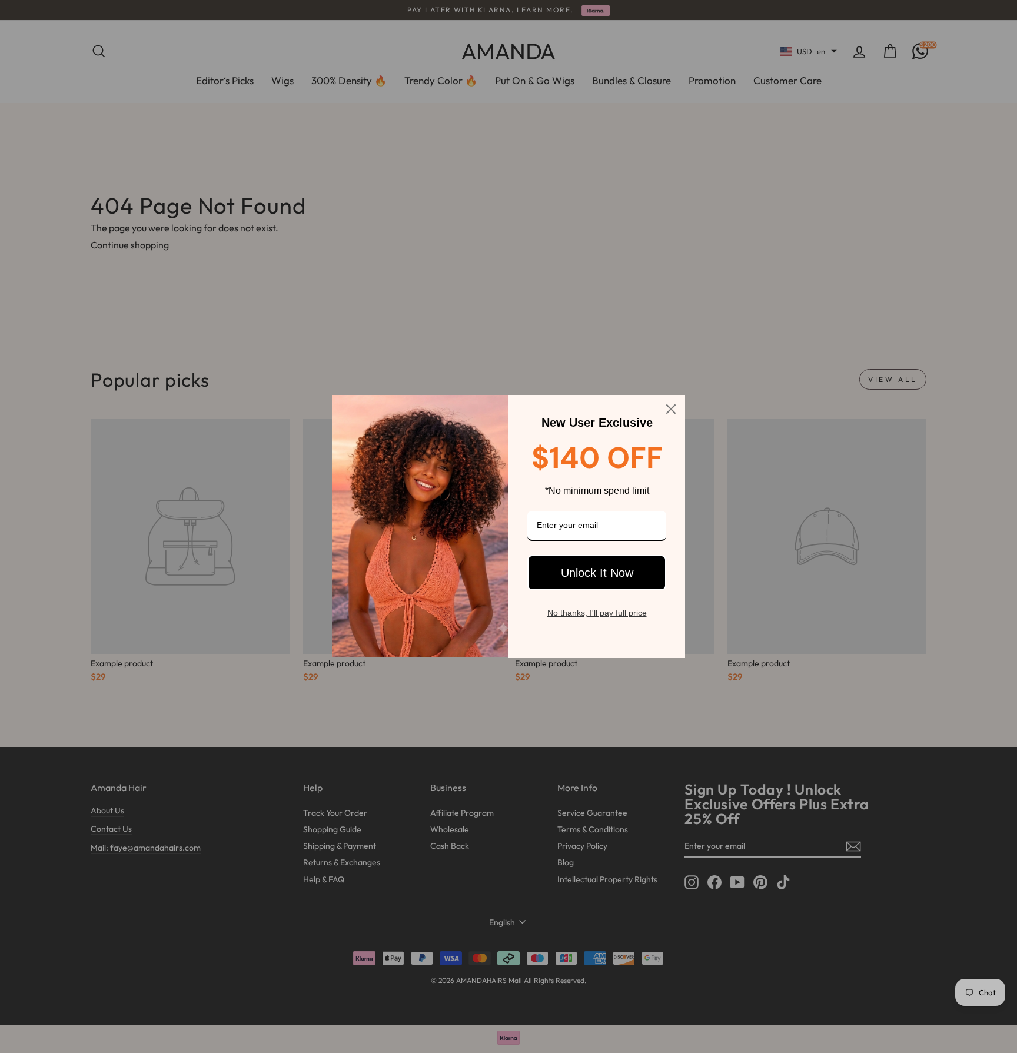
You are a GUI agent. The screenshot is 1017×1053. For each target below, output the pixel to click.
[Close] (671, 409)
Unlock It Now (597, 572)
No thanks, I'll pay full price (597, 612)
